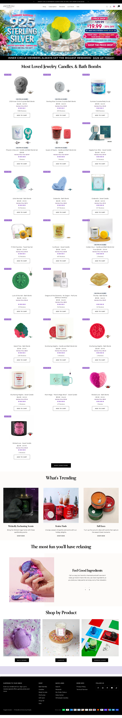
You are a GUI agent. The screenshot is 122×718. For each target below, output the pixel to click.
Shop (44, 6)
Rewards (62, 6)
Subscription (53, 6)
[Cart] (118, 6)
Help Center (60, 694)
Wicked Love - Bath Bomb (100, 394)
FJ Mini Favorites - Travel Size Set (22, 246)
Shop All (41, 700)
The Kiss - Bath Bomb (100, 295)
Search (58, 686)
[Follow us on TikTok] (116, 687)
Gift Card (42, 697)
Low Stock (70, 6)
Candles (41, 689)
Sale (78, 6)
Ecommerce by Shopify (25, 709)
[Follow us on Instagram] (102, 687)
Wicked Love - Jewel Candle (22, 443)
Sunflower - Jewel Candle (61, 246)
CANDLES (61, 659)
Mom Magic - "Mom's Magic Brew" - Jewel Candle (61, 394)
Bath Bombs (43, 686)
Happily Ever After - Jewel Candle (100, 149)
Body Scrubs (43, 692)
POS (15, 709)
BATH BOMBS (22, 659)
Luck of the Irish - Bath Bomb (22, 295)
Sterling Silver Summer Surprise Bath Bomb (61, 101)
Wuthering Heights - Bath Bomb (100, 345)
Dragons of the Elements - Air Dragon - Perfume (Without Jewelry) (61, 296)
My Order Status (61, 692)
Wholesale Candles (62, 697)
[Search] (107, 6)
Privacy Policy (81, 686)
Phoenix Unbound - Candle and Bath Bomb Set (22, 149)
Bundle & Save (100, 659)
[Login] (110, 6)
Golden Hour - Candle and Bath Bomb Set (100, 246)
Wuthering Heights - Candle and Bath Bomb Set (61, 345)
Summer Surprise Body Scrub (100, 101)
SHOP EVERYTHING (61, 465)
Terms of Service (82, 689)
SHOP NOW (21, 535)
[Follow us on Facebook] (98, 687)
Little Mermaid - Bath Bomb (22, 198)
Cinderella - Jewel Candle (100, 198)
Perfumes (42, 694)
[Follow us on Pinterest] (107, 687)
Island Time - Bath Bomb (22, 345)
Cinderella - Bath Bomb (61, 198)
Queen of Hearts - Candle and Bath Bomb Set (61, 149)
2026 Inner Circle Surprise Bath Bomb (22, 101)
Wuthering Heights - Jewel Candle (21, 394)
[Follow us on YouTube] (112, 687)
